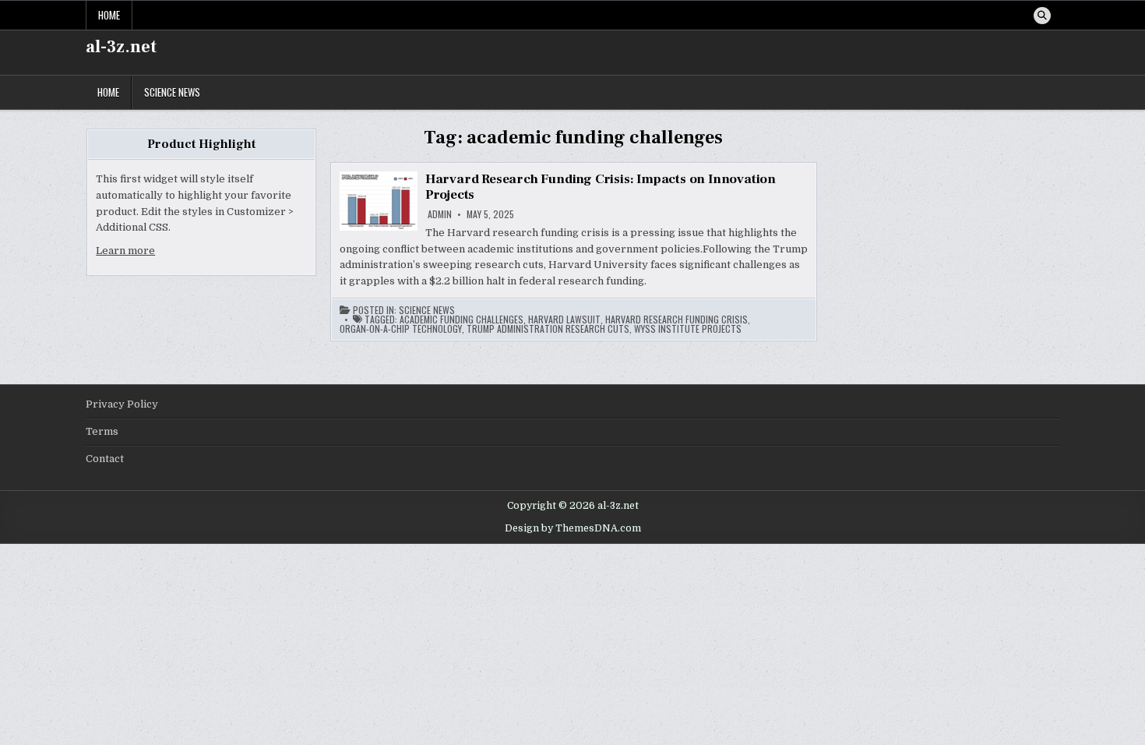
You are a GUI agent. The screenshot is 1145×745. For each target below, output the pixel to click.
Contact (105, 458)
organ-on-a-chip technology (401, 329)
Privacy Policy (122, 404)
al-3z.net (121, 47)
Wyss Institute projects (688, 329)
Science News (172, 92)
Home (109, 15)
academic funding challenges (461, 319)
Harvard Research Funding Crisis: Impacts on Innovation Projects (600, 187)
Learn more (125, 250)
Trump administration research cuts (548, 329)
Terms (102, 431)
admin (440, 214)
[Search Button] (1042, 15)
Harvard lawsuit (564, 319)
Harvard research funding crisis (676, 319)
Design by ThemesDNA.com (573, 528)
